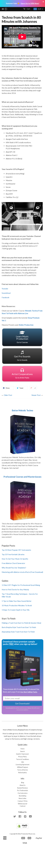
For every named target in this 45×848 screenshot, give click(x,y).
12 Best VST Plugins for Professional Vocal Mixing (21, 585)
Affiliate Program (22, 767)
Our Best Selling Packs (28, 692)
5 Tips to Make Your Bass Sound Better (17, 601)
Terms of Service (22, 770)
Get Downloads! (22, 703)
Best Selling (22, 796)
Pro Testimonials (22, 790)
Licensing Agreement (22, 764)
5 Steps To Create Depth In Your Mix (15, 610)
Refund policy (22, 772)
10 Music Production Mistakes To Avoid (17, 605)
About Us (22, 785)
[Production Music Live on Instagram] (25, 817)
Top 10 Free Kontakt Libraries (13, 554)
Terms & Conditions (22, 759)
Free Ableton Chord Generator (13, 563)
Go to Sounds (22, 358)
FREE (11, 644)
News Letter (22, 798)
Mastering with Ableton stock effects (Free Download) (22, 572)
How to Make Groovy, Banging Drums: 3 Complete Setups (22, 730)
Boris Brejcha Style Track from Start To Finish (19, 627)
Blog (22, 782)
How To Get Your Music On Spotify (15, 559)
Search (22, 751)
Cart (28, 9)
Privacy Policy (22, 757)
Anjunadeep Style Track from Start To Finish (18, 632)
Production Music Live (28, 834)
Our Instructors (22, 793)
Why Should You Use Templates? (14, 568)
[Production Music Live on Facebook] (20, 817)
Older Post (8, 395)
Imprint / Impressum (22, 754)
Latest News (22, 726)
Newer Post (36, 395)
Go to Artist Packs (22, 376)
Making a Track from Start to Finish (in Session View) (21, 623)
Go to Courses (22, 339)
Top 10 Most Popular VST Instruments (16, 550)
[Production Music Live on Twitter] (14, 817)
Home (22, 749)
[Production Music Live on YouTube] (30, 817)
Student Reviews (22, 788)
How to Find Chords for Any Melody (15, 589)
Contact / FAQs (22, 801)
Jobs (22, 762)
